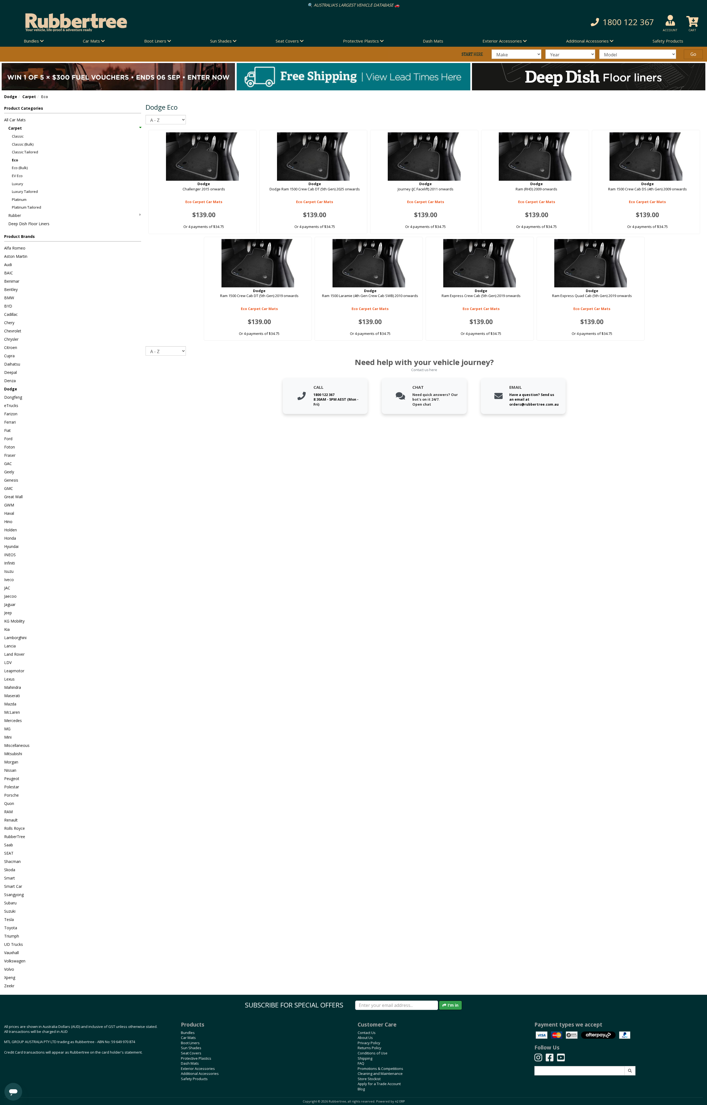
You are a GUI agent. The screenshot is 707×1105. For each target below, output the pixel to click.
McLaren (12, 712)
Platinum (19, 199)
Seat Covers (191, 1053)
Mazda (10, 704)
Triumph (11, 936)
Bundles (188, 1032)
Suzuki (9, 911)
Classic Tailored (25, 151)
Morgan (11, 762)
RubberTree (14, 836)
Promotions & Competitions (380, 1068)
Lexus (9, 679)
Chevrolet (12, 331)
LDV (8, 662)
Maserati (12, 695)
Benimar (11, 281)
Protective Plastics (196, 1058)
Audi (8, 264)
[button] (522, 22)
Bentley (11, 289)
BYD (8, 306)
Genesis (11, 480)
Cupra (9, 355)
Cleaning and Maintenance (380, 1073)
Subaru (10, 902)
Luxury (17, 183)
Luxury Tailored (25, 191)
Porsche (11, 795)
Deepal (10, 372)
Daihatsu (12, 364)
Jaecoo (10, 596)
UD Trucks (13, 944)
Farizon (10, 413)
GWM (9, 505)
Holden (10, 529)
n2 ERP (400, 1101)
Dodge (10, 96)
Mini (8, 737)
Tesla (9, 919)
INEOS (10, 554)
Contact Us (367, 1032)
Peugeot (11, 778)
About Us (365, 1037)
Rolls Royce (14, 828)
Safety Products (668, 41)
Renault (11, 820)
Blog (361, 1088)
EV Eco (17, 175)
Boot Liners (190, 1042)
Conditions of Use (372, 1053)
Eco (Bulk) (20, 167)
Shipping (365, 1058)
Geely (9, 471)
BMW (9, 297)
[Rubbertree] (162, 22)
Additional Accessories (200, 1073)
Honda (10, 538)
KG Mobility (14, 621)
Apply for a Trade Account (379, 1083)
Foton (9, 447)
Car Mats (188, 1037)
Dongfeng (13, 397)
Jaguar (9, 604)
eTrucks (11, 405)
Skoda (9, 869)
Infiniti (9, 563)
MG (7, 728)
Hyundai (11, 546)
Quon (9, 803)
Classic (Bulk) (22, 144)
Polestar (11, 786)
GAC (8, 463)
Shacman (12, 861)
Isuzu (9, 571)
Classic (17, 136)
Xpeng (9, 977)
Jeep (8, 612)
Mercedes (13, 720)
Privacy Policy (369, 1042)
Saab (8, 844)
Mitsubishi (13, 753)
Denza (10, 380)
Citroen (10, 347)
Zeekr (9, 985)
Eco (15, 160)
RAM (8, 811)
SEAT (9, 853)
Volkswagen (14, 961)
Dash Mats (433, 41)
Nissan (10, 770)
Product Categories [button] (23, 108)
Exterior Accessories (198, 1068)
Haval (9, 513)
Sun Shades (191, 1047)
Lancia (10, 646)
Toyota (10, 927)
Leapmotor (14, 670)
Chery (9, 322)
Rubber (14, 215)
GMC (8, 488)
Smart (9, 878)
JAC (7, 587)
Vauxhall (11, 952)
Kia (7, 629)
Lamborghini (15, 637)
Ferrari (10, 422)
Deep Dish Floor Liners (28, 223)
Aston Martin (15, 256)
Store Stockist (369, 1078)
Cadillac (11, 314)
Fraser (9, 455)
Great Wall (13, 496)
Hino (8, 521)
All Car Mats (15, 119)
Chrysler (11, 339)
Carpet (29, 96)
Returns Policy (369, 1047)
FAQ (361, 1063)
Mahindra (12, 687)
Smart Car (13, 886)
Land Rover (14, 654)
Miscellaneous (17, 745)
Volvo (9, 969)
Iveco (9, 579)
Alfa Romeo (14, 248)
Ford (8, 438)
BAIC (8, 272)
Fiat (7, 430)
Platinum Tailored (26, 207)
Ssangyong (14, 894)
